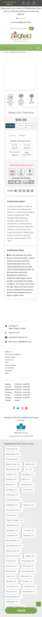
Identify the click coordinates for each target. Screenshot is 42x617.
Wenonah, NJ (11, 592)
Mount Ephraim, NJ (13, 546)
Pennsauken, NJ (28, 561)
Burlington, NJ (11, 490)
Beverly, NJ (10, 485)
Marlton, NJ (29, 464)
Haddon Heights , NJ (14, 520)
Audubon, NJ (11, 474)
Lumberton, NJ (12, 535)
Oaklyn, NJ (30, 556)
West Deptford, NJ (13, 597)
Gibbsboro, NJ (11, 505)
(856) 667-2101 (14, 333)
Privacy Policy (10, 357)
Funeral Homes (10, 365)
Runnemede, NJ (28, 571)
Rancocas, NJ (11, 566)
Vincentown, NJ (12, 586)
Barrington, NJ (27, 474)
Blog (6, 373)
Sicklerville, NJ (26, 576)
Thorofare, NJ (27, 581)
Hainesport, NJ (12, 530)
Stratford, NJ (11, 581)
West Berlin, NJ (29, 592)
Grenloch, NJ (11, 515)
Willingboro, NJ (12, 602)
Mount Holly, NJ (12, 459)
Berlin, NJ (26, 479)
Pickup (22, 135)
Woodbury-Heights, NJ (15, 607)
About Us (8, 352)
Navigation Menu (9, 48)
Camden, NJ (28, 490)
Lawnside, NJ (29, 530)
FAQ (6, 362)
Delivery (12, 135)
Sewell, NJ (10, 576)
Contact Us (9, 360)
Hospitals (8, 370)
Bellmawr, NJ (11, 479)
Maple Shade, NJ (13, 464)
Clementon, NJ (12, 495)
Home (5, 52)
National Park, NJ (13, 556)
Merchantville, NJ (13, 541)
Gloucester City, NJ (13, 510)
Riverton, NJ (11, 571)
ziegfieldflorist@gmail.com (18, 337)
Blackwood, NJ (27, 485)
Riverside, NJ (28, 566)
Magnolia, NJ (28, 535)
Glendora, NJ (28, 505)
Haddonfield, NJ (12, 525)
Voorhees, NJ (29, 586)
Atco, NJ (28, 469)
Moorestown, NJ (12, 454)
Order (21, 610)
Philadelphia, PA (12, 469)
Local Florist (9, 368)
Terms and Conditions (13, 354)
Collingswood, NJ (13, 500)
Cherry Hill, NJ (12, 449)
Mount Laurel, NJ (13, 551)
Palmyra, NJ (11, 561)
